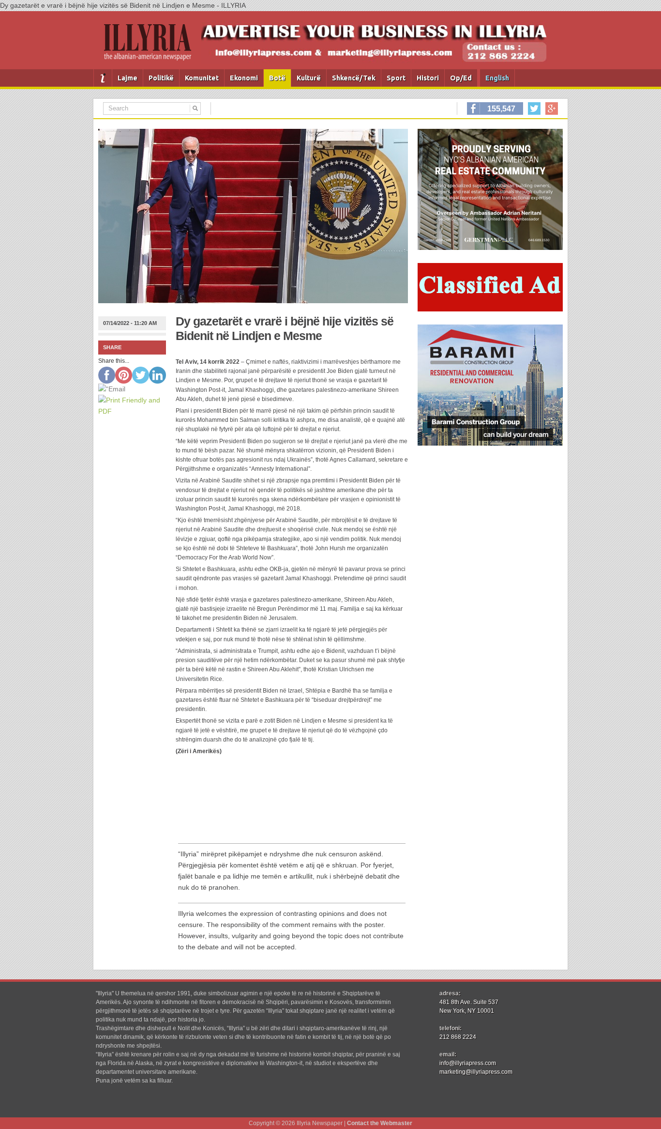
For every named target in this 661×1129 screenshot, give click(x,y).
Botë (277, 78)
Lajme (127, 78)
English (497, 78)
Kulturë (309, 78)
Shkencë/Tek (354, 78)
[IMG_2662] (490, 247)
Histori (428, 78)
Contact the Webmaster (379, 1123)
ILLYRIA (151, 46)
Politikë (161, 78)
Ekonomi (244, 78)
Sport (396, 78)
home (102, 78)
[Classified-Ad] (490, 309)
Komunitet (202, 78)
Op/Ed (461, 78)
